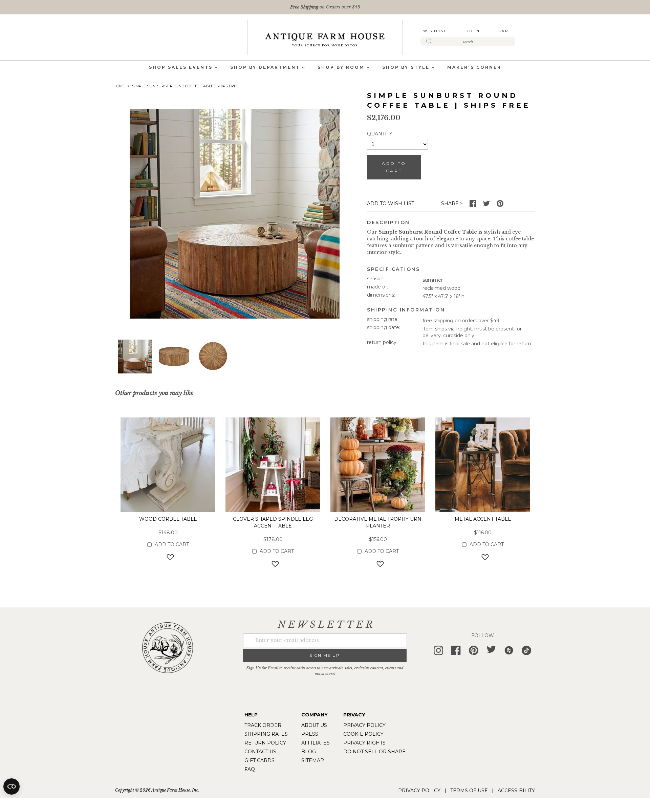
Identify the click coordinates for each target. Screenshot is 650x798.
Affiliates (315, 743)
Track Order (262, 725)
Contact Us (260, 752)
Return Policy (265, 743)
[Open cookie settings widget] (11, 786)
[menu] (325, 68)
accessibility (516, 791)
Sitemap (312, 760)
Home (119, 86)
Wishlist (434, 31)
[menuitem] (180, 68)
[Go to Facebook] (473, 205)
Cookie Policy (363, 734)
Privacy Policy (364, 725)
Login (472, 31)
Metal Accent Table (483, 519)
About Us (314, 725)
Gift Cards (259, 760)
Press (309, 734)
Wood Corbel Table (168, 519)
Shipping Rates (266, 734)
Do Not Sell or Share (374, 752)
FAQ (249, 769)
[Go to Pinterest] (500, 205)
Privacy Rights (364, 743)
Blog (308, 752)
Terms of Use (469, 791)
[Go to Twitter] (486, 205)
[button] (174, 356)
